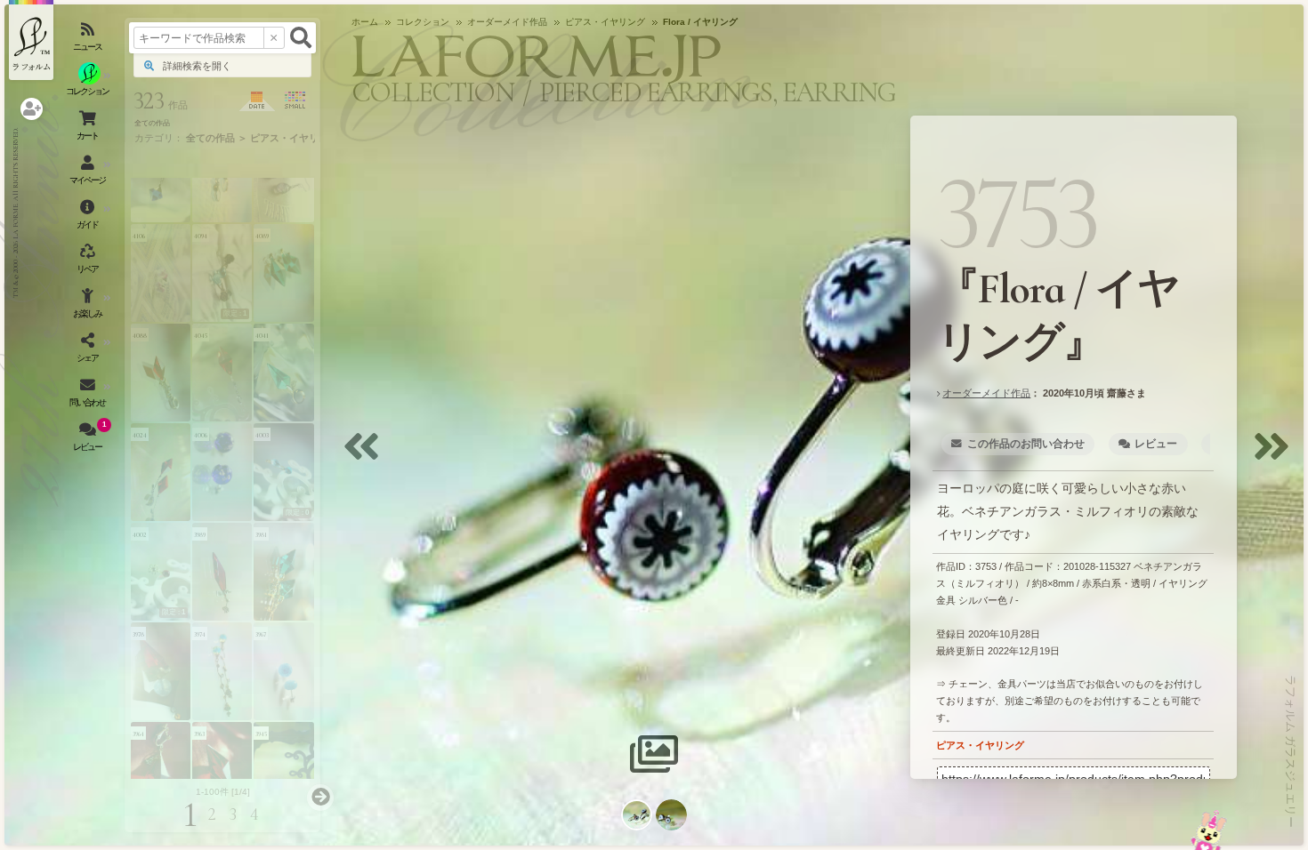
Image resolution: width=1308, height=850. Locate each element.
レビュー (1155, 443)
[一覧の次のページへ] (320, 797)
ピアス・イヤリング (980, 745)
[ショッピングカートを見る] (89, 129)
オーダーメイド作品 (986, 393)
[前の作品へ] (366, 457)
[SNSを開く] (89, 351)
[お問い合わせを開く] (89, 395)
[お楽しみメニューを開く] (89, 307)
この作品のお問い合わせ (1026, 443)
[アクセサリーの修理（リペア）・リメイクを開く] (89, 262)
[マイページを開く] (89, 173)
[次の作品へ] (1276, 457)
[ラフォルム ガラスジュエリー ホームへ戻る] (31, 40)
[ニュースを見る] (89, 40)
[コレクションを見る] (89, 84)
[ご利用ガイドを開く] (89, 218)
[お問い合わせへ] (1209, 830)
